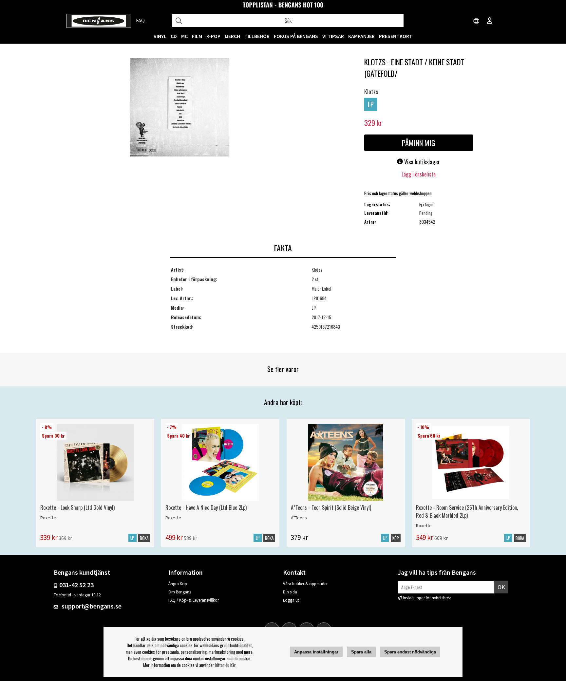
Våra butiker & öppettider (305, 584)
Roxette (48, 518)
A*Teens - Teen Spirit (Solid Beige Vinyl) (331, 507)
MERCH (232, 36)
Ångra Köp (177, 584)
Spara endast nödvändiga (410, 652)
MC (184, 36)
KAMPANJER (361, 36)
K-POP (213, 36)
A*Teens (299, 518)
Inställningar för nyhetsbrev (427, 598)
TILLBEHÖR (257, 36)
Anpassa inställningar (316, 652)
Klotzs (371, 91)
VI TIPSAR (333, 36)
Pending (425, 213)
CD (174, 36)
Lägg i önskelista (419, 174)
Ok (501, 587)
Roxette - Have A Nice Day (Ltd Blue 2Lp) (206, 507)
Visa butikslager (421, 161)
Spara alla (361, 652)
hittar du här (225, 665)
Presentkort (395, 36)
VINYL (160, 36)
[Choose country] (476, 21)
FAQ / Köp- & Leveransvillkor (193, 600)
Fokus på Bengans (296, 36)
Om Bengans (179, 592)
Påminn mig (418, 142)
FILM (197, 36)
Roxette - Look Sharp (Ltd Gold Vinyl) (77, 507)
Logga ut (291, 600)
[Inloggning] (490, 21)
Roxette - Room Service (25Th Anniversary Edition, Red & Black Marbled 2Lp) (467, 511)
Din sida (290, 592)
